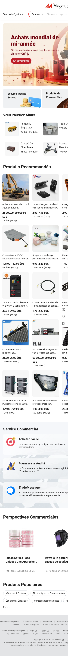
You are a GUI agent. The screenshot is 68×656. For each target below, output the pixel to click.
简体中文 (33, 630)
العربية (35, 633)
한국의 (26, 633)
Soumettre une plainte (9, 621)
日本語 (56, 630)
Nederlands (47, 633)
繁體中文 (45, 630)
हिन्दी (58, 633)
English (22, 630)
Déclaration (47, 621)
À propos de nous (30, 621)
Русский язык (13, 633)
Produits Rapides (31, 624)
